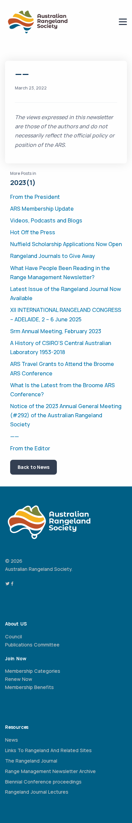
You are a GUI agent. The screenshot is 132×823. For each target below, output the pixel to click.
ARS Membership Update (42, 208)
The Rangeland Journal (31, 761)
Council (13, 636)
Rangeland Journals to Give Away (52, 256)
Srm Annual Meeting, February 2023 (55, 331)
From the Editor (30, 448)
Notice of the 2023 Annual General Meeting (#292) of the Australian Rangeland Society (66, 415)
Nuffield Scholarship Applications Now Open (66, 244)
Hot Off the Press (32, 232)
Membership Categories (32, 671)
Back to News (33, 467)
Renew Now (18, 679)
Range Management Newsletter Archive (50, 771)
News (11, 740)
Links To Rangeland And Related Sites (48, 750)
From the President (35, 197)
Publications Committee (32, 644)
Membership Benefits (29, 687)
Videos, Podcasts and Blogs (46, 220)
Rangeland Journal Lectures (36, 792)
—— (14, 436)
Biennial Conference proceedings (43, 781)
